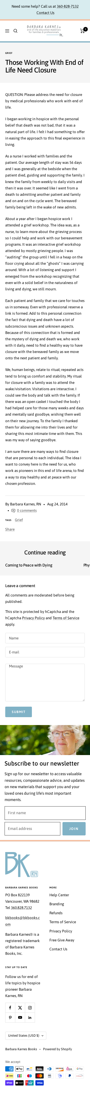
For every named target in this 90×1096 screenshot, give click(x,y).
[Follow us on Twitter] (20, 1008)
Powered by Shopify (57, 1049)
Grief (9, 53)
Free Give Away (61, 940)
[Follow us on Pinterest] (10, 1017)
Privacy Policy (33, 618)
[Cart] (82, 31)
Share (10, 529)
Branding (56, 904)
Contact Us (45, 13)
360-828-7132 (68, 6)
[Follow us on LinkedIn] (30, 1017)
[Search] (15, 31)
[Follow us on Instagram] (30, 1008)
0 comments (27, 510)
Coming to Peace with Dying (28, 565)
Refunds (55, 913)
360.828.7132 (21, 907)
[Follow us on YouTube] (20, 1017)
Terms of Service (66, 618)
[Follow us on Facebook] (10, 1008)
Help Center (59, 895)
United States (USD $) (23, 1035)
